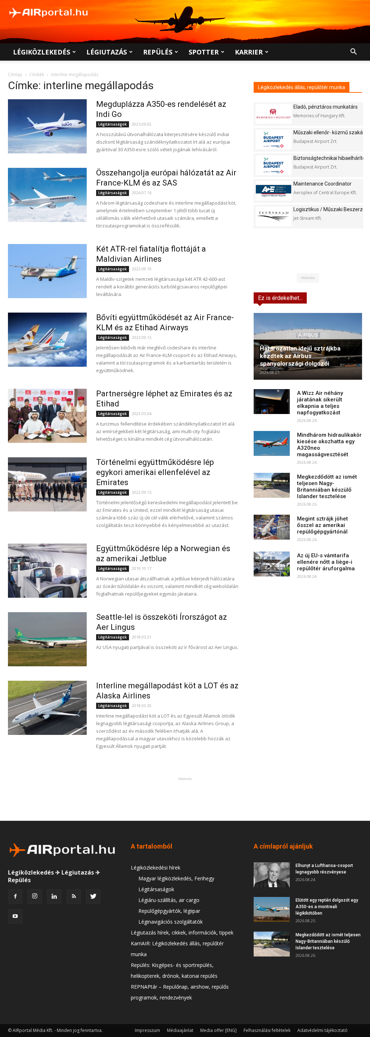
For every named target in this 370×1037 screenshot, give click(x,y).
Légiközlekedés (41, 52)
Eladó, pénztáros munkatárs (325, 107)
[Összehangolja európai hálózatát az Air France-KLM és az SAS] (47, 195)
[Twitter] (93, 896)
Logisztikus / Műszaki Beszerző (329, 209)
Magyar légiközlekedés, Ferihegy (176, 878)
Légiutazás (106, 52)
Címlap (15, 74)
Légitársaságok (112, 124)
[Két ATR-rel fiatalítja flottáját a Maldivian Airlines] (47, 271)
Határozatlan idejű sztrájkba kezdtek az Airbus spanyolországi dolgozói (300, 356)
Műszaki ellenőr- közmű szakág (329, 132)
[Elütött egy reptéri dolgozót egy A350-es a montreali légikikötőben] (272, 909)
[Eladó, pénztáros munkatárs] (273, 114)
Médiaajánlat (180, 1030)
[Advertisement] (185, 799)
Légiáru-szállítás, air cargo (168, 900)
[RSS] (73, 896)
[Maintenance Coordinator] (273, 191)
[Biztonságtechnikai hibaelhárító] (273, 165)
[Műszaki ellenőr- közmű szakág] (273, 139)
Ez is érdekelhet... (280, 298)
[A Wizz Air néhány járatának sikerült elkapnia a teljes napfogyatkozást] (272, 401)
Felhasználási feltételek (267, 1030)
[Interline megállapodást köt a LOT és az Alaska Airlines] (47, 708)
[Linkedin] (54, 896)
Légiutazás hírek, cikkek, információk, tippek (182, 932)
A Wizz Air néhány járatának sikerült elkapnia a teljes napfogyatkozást (320, 403)
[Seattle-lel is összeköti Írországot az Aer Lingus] (47, 639)
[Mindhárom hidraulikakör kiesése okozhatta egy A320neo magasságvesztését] (272, 443)
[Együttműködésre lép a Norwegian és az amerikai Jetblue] (47, 571)
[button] (353, 52)
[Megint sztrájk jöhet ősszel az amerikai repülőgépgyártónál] (272, 527)
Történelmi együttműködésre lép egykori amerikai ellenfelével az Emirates (155, 472)
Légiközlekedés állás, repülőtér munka (301, 87)
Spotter (204, 52)
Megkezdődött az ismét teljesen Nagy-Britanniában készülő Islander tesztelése (327, 487)
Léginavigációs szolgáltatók (170, 921)
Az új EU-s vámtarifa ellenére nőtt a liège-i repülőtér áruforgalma (326, 562)
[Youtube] (15, 916)
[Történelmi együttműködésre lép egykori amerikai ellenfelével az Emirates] (47, 484)
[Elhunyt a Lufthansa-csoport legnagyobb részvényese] (272, 874)
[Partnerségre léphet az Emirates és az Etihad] (47, 416)
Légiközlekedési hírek (155, 867)
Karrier (249, 52)
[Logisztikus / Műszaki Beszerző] (273, 216)
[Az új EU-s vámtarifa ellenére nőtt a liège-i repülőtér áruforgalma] (272, 564)
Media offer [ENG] (218, 1030)
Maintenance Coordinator (322, 184)
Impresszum (147, 1030)
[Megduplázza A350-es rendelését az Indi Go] (47, 126)
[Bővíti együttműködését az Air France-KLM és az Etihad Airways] (47, 340)
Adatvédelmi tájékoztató (322, 1030)
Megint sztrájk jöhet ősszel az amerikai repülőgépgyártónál (322, 525)
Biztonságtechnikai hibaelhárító (329, 158)
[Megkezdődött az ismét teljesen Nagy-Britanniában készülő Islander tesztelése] (272, 485)
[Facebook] (15, 896)
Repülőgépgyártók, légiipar (169, 910)
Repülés (157, 52)
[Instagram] (34, 896)
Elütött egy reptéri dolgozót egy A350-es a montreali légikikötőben (327, 907)
